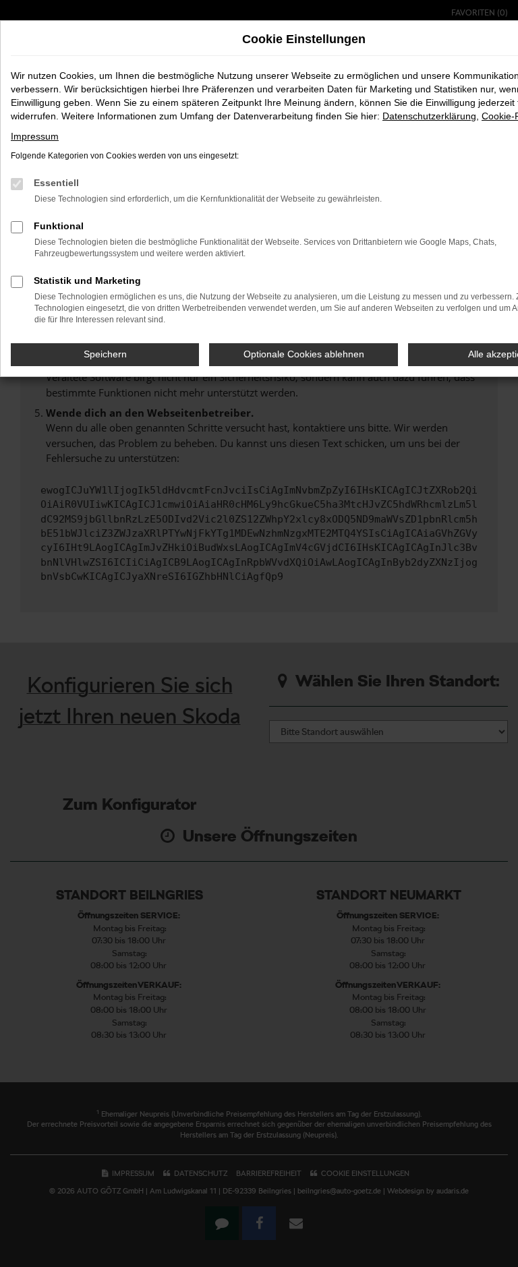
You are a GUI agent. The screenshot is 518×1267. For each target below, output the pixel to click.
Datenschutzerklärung (429, 116)
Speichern (105, 354)
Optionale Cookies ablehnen (303, 354)
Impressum (35, 136)
